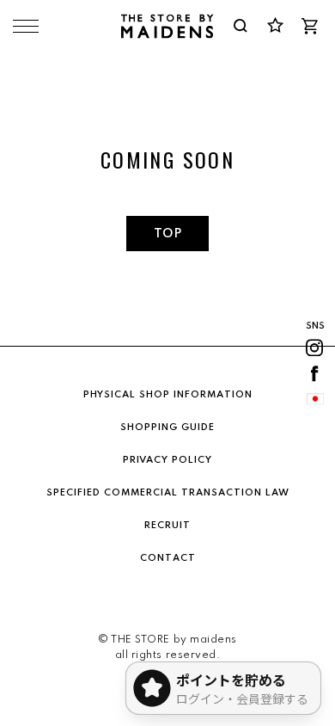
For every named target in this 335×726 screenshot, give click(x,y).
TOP (167, 234)
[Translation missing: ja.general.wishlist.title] (275, 26)
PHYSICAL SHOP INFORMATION (168, 395)
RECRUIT (167, 525)
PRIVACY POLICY (167, 460)
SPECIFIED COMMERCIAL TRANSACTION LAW (167, 493)
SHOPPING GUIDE (167, 427)
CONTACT (168, 558)
